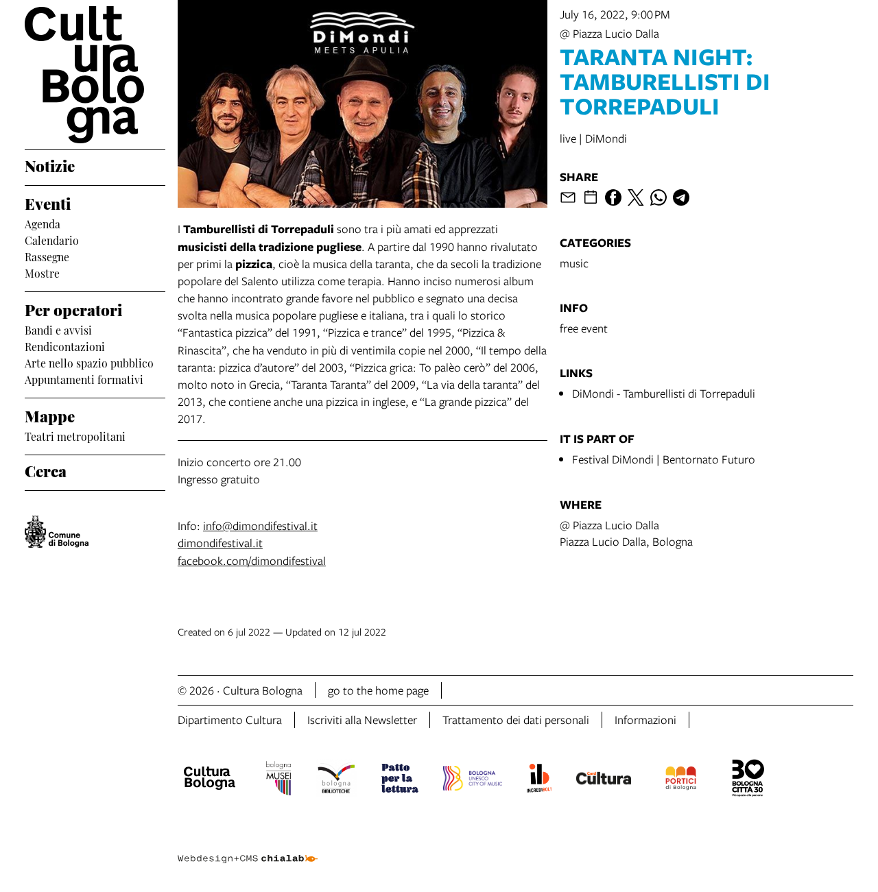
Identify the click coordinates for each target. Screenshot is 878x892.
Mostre (42, 272)
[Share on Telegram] (681, 197)
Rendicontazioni (65, 345)
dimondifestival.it (220, 543)
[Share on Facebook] (613, 197)
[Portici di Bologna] (681, 780)
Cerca (46, 469)
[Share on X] (636, 197)
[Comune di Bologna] (56, 532)
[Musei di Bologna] (278, 780)
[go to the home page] (95, 74)
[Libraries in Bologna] (336, 780)
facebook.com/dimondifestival (252, 560)
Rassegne (47, 256)
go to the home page (378, 690)
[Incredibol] (539, 780)
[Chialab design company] (248, 846)
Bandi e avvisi (58, 329)
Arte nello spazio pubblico (89, 362)
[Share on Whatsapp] (658, 197)
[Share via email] (568, 197)
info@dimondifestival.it (260, 525)
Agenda (42, 223)
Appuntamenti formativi (84, 378)
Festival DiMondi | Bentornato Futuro (663, 459)
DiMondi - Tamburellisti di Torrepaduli (663, 393)
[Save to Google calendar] (590, 197)
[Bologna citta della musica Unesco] (472, 780)
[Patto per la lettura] (399, 780)
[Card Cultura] (603, 780)
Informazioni (645, 719)
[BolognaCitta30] (748, 780)
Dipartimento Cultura (230, 719)
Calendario (52, 239)
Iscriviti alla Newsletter (362, 719)
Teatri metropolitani (75, 435)
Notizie (50, 164)
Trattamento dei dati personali (515, 719)
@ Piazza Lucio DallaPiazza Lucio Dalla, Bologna (626, 533)
